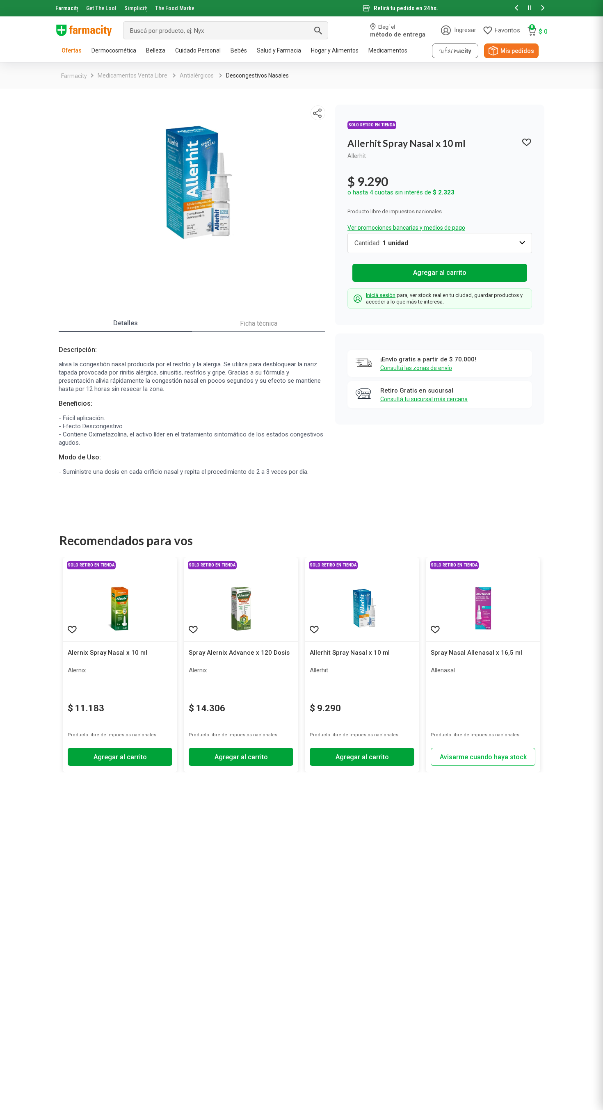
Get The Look (101, 8)
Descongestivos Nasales (257, 75)
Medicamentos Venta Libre (132, 75)
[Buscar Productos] (318, 30)
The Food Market (174, 8)
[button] (516, 8)
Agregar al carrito (439, 272)
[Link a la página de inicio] (74, 76)
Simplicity (135, 8)
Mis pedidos (517, 51)
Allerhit (356, 156)
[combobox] (225, 30)
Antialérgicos (197, 75)
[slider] (301, 8)
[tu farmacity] (455, 51)
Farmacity (66, 8)
